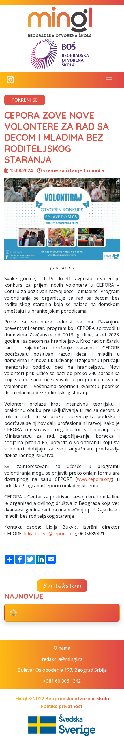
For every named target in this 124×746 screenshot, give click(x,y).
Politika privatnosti (62, 706)
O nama (62, 648)
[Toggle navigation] (109, 79)
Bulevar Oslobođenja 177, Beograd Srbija (62, 670)
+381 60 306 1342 (62, 681)
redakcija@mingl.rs (62, 659)
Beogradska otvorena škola (77, 698)
